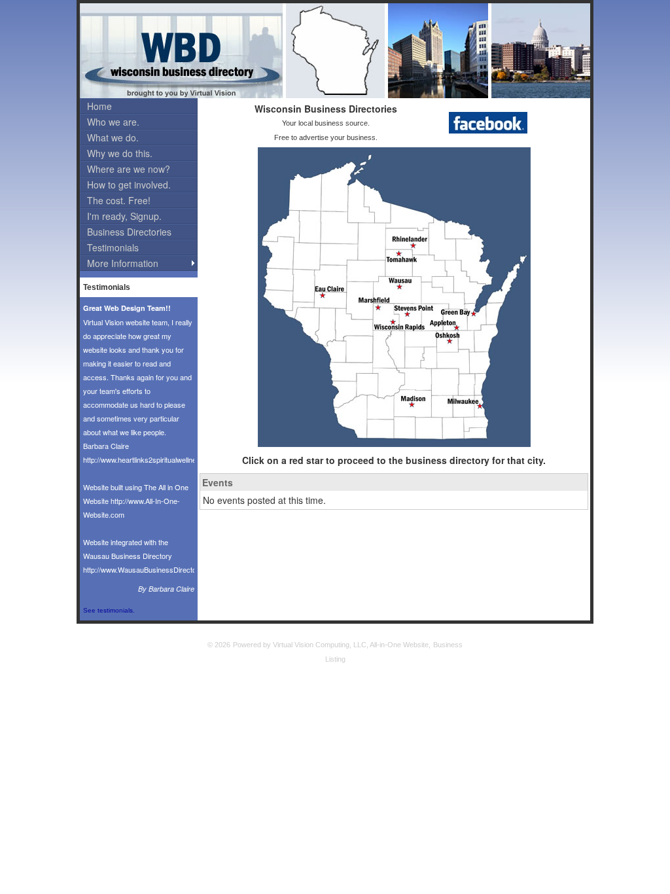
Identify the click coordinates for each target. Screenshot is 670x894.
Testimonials (113, 247)
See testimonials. (109, 610)
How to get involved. (129, 184)
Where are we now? (128, 168)
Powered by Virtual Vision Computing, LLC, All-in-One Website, (332, 645)
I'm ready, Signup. (124, 216)
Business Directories (129, 231)
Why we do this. (119, 153)
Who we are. (113, 121)
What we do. (113, 137)
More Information (122, 263)
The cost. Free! (118, 200)
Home (99, 106)
